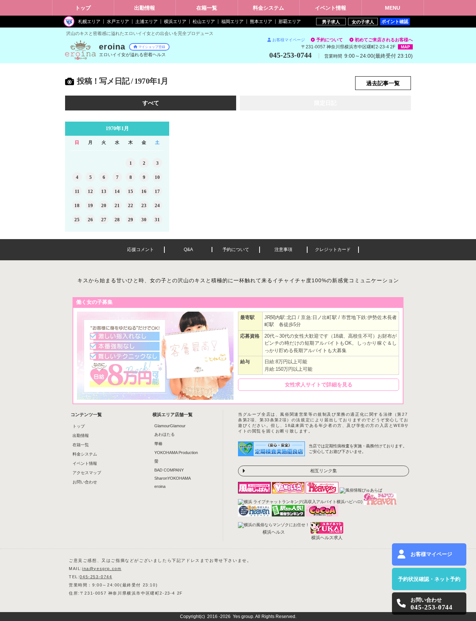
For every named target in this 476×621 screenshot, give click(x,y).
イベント (330, 8)
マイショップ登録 (151, 47)
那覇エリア (290, 21)
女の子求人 (363, 21)
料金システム (85, 454)
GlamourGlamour (170, 426)
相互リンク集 (323, 470)
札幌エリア (89, 21)
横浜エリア (175, 21)
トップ (83, 8)
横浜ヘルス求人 (326, 537)
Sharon (172, 478)
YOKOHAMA (176, 452)
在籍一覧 (81, 445)
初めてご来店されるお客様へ (384, 39)
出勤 (144, 8)
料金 (268, 8)
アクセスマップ (87, 472)
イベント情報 (85, 463)
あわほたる (164, 434)
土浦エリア (146, 21)
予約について (329, 39)
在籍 (206, 8)
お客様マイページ (288, 40)
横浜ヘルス (274, 532)
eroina (159, 486)
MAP (405, 47)
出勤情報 (81, 435)
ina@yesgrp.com (101, 568)
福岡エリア (232, 21)
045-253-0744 (96, 577)
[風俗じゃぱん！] (255, 491)
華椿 (158, 443)
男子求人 (331, 21)
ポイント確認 (395, 21)
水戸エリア (118, 21)
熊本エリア (261, 21)
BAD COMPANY (169, 470)
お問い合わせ (85, 482)
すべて (150, 103)
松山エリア (204, 21)
